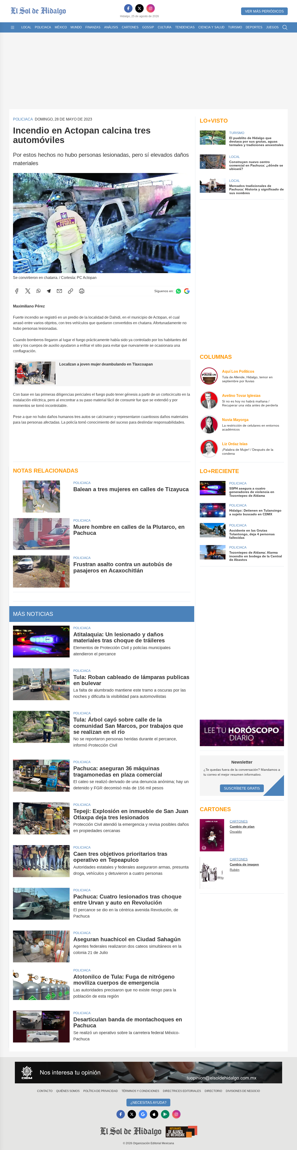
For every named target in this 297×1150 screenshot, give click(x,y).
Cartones (130, 27)
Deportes (254, 27)
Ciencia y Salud (211, 27)
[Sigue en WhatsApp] (178, 291)
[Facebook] (128, 8)
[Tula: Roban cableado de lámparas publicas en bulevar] (41, 687)
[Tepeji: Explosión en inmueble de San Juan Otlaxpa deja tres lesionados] (41, 821)
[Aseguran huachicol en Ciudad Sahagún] (41, 946)
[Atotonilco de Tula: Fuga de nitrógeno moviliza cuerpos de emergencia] (41, 986)
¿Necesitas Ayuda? (148, 1102)
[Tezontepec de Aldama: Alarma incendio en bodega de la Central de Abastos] (212, 553)
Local (26, 27)
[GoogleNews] (143, 1114)
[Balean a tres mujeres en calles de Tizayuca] (41, 496)
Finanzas (92, 27)
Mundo (76, 27)
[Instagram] (150, 8)
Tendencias (185, 27)
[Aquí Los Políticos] (209, 376)
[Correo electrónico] (59, 291)
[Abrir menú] (12, 27)
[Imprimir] (81, 291)
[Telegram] (48, 291)
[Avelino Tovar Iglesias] (209, 400)
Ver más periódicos (264, 11)
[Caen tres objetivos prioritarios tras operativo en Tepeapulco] (41, 863)
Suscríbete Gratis (242, 788)
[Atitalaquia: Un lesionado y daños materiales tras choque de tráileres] (41, 644)
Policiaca (43, 27)
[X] (139, 8)
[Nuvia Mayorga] (209, 424)
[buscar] (285, 27)
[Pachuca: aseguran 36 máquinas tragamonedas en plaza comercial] (41, 778)
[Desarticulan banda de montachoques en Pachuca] (41, 1029)
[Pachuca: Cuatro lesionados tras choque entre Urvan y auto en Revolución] (41, 906)
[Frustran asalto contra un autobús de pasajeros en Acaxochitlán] (41, 571)
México (61, 27)
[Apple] (154, 1114)
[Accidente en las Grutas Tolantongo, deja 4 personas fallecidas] (212, 531)
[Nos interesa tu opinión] (148, 1073)
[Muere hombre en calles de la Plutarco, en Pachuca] (41, 534)
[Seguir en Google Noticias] (186, 291)
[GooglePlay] (165, 1114)
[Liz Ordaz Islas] (209, 448)
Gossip (148, 27)
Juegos (272, 27)
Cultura (164, 27)
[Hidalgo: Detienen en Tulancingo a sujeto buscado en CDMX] (212, 510)
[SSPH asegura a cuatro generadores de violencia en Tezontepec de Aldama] (212, 489)
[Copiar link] (70, 291)
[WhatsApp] (38, 291)
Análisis (111, 27)
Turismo (235, 27)
